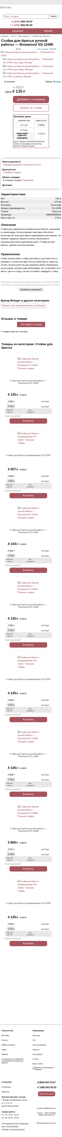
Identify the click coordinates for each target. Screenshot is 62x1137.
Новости (36, 1050)
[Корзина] (51, 9)
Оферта (5, 1054)
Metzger (57, 81)
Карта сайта (38, 1064)
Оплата (5, 1040)
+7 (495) (21, 25)
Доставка (5, 1036)
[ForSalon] (17, 9)
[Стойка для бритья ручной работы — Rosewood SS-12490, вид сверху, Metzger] (28, 69)
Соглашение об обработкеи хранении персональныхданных (13, 1061)
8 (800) (22, 21)
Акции (4, 1050)
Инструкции (37, 1054)
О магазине (6, 1087)
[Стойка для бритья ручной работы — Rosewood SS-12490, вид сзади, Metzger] (28, 62)
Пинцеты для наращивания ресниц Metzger (23, 305)
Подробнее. (28, 180)
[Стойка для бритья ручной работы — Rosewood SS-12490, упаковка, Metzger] (28, 76)
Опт (34, 1040)
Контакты (36, 1036)
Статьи (35, 1059)
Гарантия (5, 1092)
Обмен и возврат (8, 1045)
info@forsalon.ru (49, 1108)
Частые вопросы (39, 1045)
